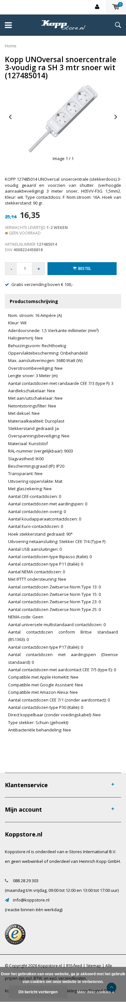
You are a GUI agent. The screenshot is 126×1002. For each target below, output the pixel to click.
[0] (116, 7)
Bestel (84, 268)
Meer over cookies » (95, 992)
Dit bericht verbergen (38, 992)
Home (10, 46)
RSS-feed (74, 966)
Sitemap (93, 966)
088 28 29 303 (25, 880)
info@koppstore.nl (31, 900)
